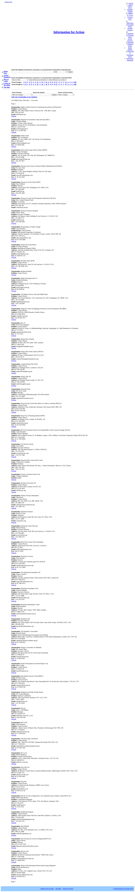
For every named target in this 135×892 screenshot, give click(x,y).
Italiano (130, 49)
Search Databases (7, 76)
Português (130, 60)
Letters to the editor (7, 84)
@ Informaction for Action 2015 (123, 889)
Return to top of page (47, 889)
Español (130, 30)
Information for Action (68, 32)
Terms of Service (68, 889)
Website (13, 116)
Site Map (58, 889)
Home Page (6, 72)
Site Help (7, 87)
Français (130, 41)
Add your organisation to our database (24, 97)
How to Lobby (6, 80)
